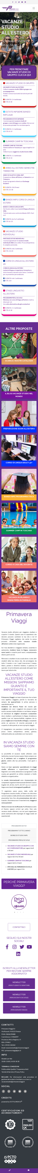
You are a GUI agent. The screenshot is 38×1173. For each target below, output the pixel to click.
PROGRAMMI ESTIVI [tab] (19, 826)
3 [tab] (20, 912)
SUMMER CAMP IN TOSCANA (18, 860)
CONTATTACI (19, 927)
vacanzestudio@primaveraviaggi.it (17, 1048)
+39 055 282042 (9, 1045)
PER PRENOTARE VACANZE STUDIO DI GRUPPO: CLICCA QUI (19, 72)
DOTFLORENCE (16, 1102)
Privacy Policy (19, 1072)
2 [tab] (18, 912)
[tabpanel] (19, 902)
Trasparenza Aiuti (22, 1069)
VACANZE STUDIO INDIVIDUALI (19, 854)
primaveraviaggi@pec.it (13, 1050)
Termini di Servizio (7, 1072)
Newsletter (19, 983)
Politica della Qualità (8, 1069)
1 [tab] (15, 912)
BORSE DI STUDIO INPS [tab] (19, 835)
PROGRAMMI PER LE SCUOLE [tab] (19, 840)
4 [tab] (23, 912)
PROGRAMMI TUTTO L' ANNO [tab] (19, 830)
